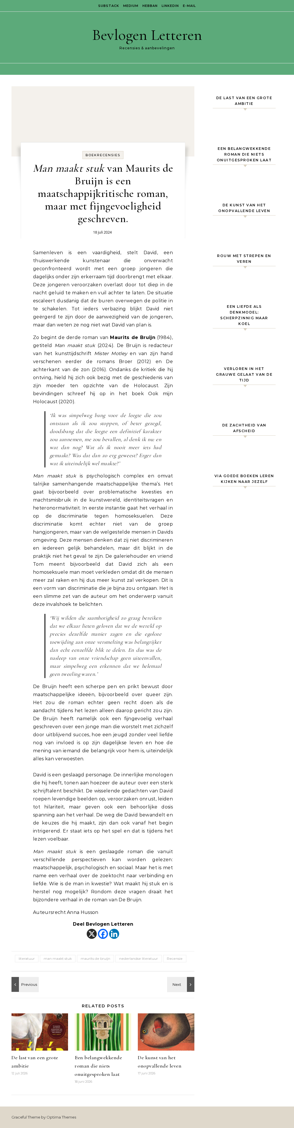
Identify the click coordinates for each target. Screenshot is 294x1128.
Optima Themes (61, 1117)
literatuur (27, 958)
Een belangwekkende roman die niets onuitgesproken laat (98, 1065)
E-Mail (189, 6)
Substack (108, 6)
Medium (130, 6)
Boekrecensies (103, 155)
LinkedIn (170, 6)
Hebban (150, 6)
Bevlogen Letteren (147, 35)
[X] (92, 934)
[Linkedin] (114, 934)
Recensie (175, 958)
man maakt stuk (58, 958)
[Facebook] (103, 934)
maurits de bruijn (95, 958)
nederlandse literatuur (138, 958)
